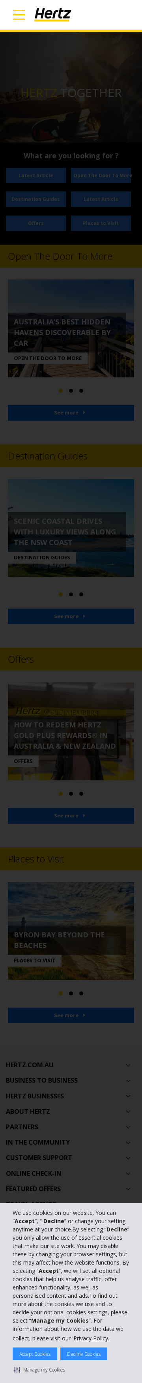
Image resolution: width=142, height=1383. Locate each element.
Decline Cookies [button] (84, 1354)
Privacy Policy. (91, 1338)
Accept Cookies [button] (34, 1354)
